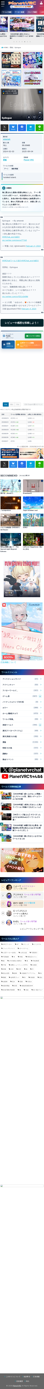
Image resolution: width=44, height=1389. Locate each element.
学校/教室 (36, 961)
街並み (29, 981)
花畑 (21, 981)
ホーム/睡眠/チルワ (20, 713)
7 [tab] (30, 41)
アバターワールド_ (20, 690)
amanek (6, 139)
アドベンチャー (20, 685)
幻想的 (34, 965)
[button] (18, 657)
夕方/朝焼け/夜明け (15, 961)
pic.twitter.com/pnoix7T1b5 (14, 240)
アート (6, 169)
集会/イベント (20, 759)
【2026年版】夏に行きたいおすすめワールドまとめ (27, 837)
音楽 (27, 990)
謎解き (20, 754)
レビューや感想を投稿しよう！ (22, 322)
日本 (12, 969)
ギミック (26, 944)
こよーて (17, 886)
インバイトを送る (34, 336)
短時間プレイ (15, 977)
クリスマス (37, 944)
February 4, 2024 (33, 246)
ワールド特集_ (20, 719)
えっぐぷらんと (20, 910)
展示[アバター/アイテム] (20, 731)
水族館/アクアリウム (28, 973)
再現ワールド (20, 725)
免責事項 (27, 1377)
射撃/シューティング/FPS (19, 965)
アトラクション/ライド (20, 679)
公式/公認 (23, 952)
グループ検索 (32, 12)
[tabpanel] (22, 27)
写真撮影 (6, 957)
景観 (5, 160)
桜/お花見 (6, 973)
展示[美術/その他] (20, 736)
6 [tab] (27, 41)
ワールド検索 (6, 12)
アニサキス (18, 894)
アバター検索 (19, 12)
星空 (19, 969)
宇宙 (4, 965)
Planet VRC (29, 160)
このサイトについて (13, 1377)
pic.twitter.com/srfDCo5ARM (15, 297)
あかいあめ (18, 903)
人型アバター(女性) (9, 952)
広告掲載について (8, 662)
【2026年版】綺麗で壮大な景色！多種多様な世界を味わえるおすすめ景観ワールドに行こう (27, 827)
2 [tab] (16, 41)
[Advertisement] (22, 377)
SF (18, 944)
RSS (27, 1381)
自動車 (5, 981)
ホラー (20, 708)
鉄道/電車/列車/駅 (9, 990)
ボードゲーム (23, 948)
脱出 (40, 977)
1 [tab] (14, 41)
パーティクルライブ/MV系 (20, 702)
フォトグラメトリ (9, 948)
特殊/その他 (20, 748)
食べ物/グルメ (38, 990)
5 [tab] (24, 41)
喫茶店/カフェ (32, 957)
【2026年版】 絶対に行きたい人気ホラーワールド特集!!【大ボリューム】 (27, 806)
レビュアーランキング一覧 (32, 929)
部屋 (15, 986)
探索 (4, 969)
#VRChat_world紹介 (11, 237)
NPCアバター (7, 944)
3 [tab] (19, 41)
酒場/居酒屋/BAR (27, 986)
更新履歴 (19, 1381)
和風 (21, 957)
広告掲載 (36, 1377)
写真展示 (34, 952)
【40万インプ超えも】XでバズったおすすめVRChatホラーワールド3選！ (27, 817)
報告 (40, 112)
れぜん (16, 921)
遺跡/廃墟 (14, 169)
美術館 (32, 977)
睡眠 (4, 977)
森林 (15, 973)
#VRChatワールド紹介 (11, 261)
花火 (13, 981)
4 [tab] (22, 41)
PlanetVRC (17, 1386)
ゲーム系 (20, 696)
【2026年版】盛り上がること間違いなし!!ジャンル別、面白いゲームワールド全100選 (27, 796)
